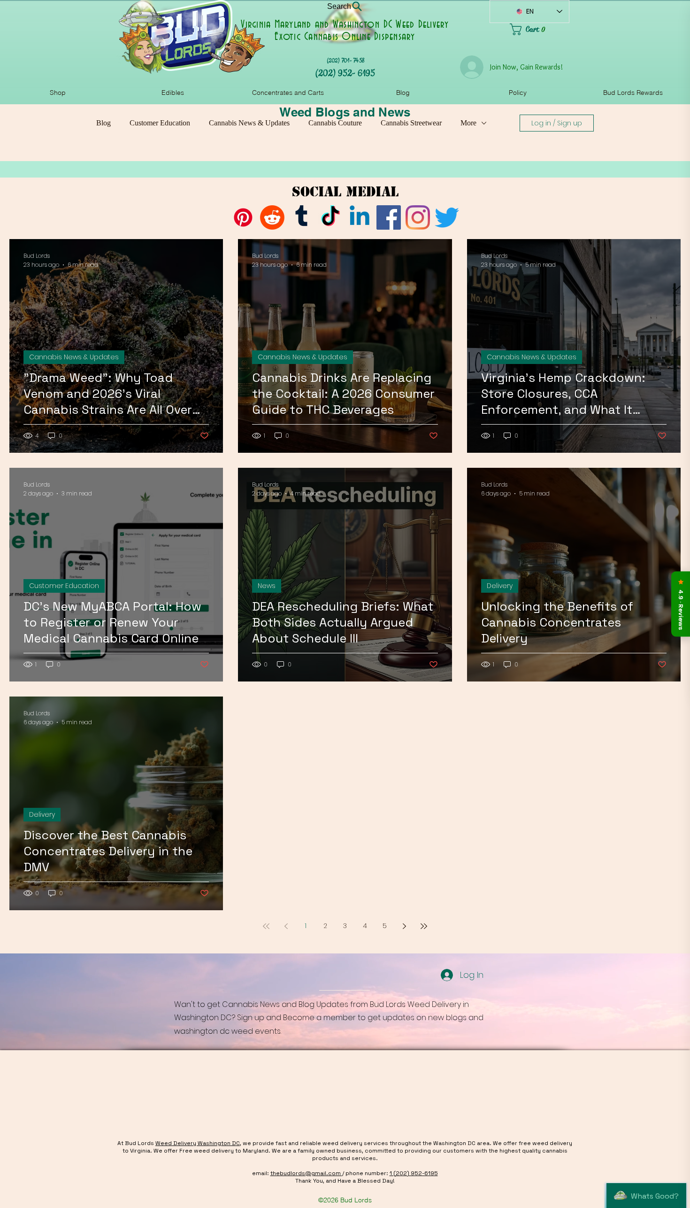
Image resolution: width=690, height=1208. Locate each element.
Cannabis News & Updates (249, 123)
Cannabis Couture (335, 123)
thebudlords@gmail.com (306, 1173)
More (468, 123)
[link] (539, 29)
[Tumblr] (301, 217)
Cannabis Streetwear (411, 123)
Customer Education (160, 123)
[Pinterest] (243, 217)
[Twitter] (447, 217)
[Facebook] (388, 217)
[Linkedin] (359, 217)
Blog (103, 123)
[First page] (266, 926)
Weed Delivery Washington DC (197, 1143)
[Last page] (423, 926)
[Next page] (404, 926)
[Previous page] (285, 926)
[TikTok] (330, 217)
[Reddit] (272, 217)
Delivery (500, 585)
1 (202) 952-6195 (414, 1173)
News (267, 585)
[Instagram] (418, 217)
